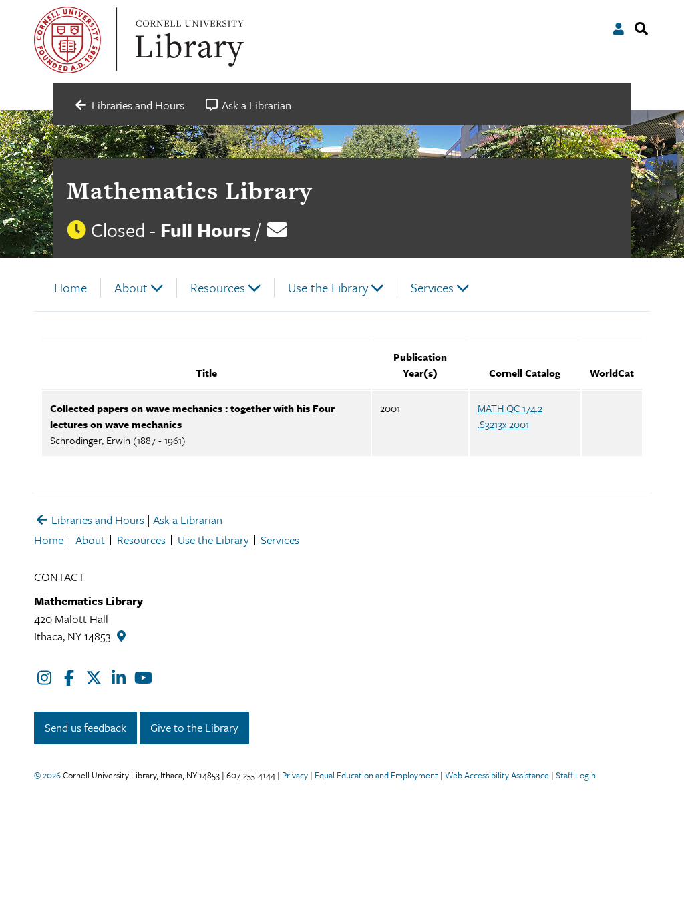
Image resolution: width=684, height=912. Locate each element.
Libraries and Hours (96, 519)
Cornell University (67, 40)
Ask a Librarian (187, 519)
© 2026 (47, 775)
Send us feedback (85, 727)
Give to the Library (194, 727)
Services (432, 287)
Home (70, 287)
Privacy (295, 775)
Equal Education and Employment (376, 775)
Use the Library (328, 287)
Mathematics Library (189, 190)
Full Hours (205, 229)
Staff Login (576, 775)
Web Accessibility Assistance (497, 775)
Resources (217, 287)
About (131, 287)
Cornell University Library (187, 40)
